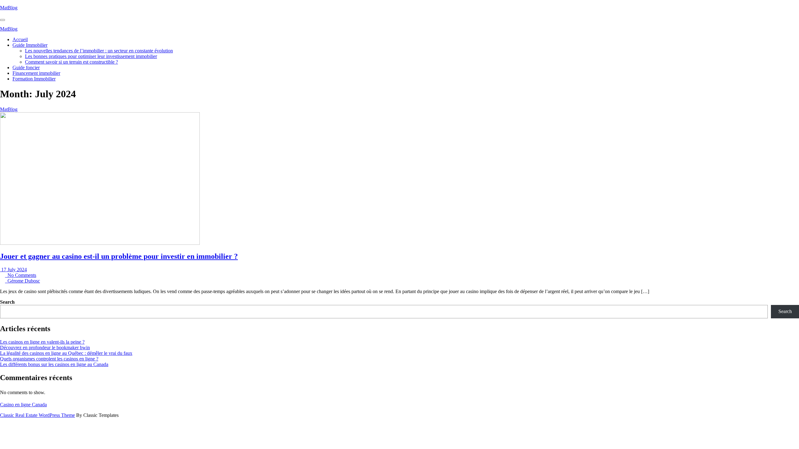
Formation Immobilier (34, 78)
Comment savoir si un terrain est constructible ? (71, 62)
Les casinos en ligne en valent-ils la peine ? (42, 342)
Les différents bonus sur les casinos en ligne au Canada (54, 364)
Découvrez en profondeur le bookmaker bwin (45, 347)
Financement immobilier (36, 73)
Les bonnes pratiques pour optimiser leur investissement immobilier (91, 56)
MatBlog (8, 7)
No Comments (20, 275)
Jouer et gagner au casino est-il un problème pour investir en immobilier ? (119, 256)
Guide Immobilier (29, 45)
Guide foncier (26, 67)
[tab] (2, 20)
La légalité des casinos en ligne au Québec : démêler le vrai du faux (66, 353)
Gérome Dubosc (22, 280)
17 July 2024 (13, 269)
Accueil (20, 39)
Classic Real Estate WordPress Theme (37, 415)
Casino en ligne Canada (23, 404)
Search (7, 302)
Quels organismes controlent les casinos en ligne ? (49, 358)
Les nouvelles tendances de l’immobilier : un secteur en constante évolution (99, 50)
